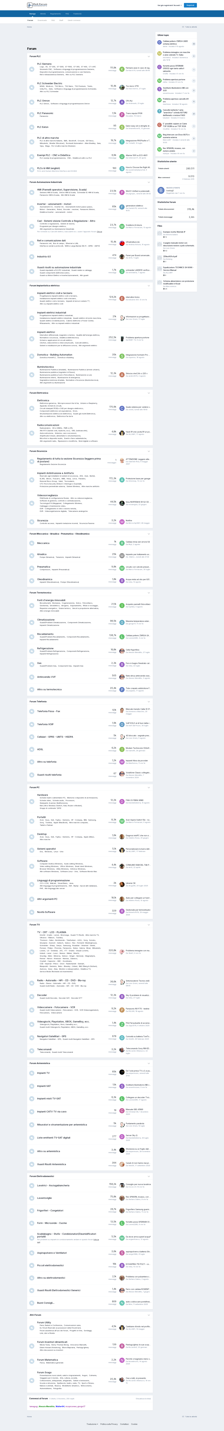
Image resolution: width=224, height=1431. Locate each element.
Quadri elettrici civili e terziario (52, 301)
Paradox (82, 479)
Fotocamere (44, 1013)
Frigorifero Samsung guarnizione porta (142, 1209)
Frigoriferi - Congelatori (50, 1210)
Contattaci (124, 1424)
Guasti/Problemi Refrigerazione (52, 651)
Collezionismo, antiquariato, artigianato (56, 1380)
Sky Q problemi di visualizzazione (140, 995)
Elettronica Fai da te (65, 416)
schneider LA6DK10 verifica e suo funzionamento (147, 270)
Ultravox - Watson (47, 938)
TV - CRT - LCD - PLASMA (51, 932)
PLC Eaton (42, 127)
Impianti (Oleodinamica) (49, 582)
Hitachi (76, 953)
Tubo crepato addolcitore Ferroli (140, 688)
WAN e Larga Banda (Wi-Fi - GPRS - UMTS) (82, 246)
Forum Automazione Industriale (46, 182)
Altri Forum (35, 1315)
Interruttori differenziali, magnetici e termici (57, 335)
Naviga (32, 14)
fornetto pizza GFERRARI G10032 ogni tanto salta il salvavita (151, 1222)
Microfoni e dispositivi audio (51, 438)
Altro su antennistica (48, 1151)
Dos (41, 852)
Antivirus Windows (77, 869)
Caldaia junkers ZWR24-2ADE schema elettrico (146, 635)
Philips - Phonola (54, 948)
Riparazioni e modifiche (67, 441)
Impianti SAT (44, 1086)
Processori (70, 800)
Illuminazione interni (48, 377)
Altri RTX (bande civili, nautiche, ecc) (55, 431)
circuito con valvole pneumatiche (140, 567)
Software (42, 861)
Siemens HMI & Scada (49, 192)
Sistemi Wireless (73, 486)
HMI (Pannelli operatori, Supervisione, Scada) (62, 189)
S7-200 (52, 67)
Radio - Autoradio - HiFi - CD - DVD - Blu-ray (61, 980)
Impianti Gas (78, 666)
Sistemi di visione (67, 224)
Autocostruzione (46, 433)
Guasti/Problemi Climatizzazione (53, 622)
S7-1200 (60, 67)
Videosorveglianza (47, 495)
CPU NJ (129, 101)
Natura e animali (46, 1386)
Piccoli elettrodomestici (50, 1265)
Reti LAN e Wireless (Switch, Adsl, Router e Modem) (61, 806)
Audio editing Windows (73, 864)
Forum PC (35, 787)
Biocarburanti (45, 603)
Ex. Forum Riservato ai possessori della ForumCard (60, 1328)
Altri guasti (84, 275)
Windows (48, 852)
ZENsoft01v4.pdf (170, 256)
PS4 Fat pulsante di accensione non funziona (145, 1023)
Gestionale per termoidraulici (138, 910)
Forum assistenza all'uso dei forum (54, 1330)
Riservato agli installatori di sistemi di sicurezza (59, 476)
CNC (69, 158)
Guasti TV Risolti (77, 935)
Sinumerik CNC (46, 69)
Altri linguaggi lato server (55, 888)
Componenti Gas (65, 666)
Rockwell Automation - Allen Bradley (80, 143)
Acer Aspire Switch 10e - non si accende (143, 820)
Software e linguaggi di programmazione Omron (70, 104)
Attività (43, 14)
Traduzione (92, 1424)
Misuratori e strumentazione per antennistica (62, 1124)
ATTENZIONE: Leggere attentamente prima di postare (149, 459)
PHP (41, 888)
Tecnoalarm (69, 481)
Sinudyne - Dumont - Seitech (51, 943)
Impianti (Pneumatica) (60, 569)
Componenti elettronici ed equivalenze (55, 411)
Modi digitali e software (88, 441)
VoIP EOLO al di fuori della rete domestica (144, 723)
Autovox (43, 969)
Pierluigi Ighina (82, 1347)
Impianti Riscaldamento (49, 639)
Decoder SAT (64, 998)
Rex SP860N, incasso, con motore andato (144, 1197)
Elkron (48, 479)
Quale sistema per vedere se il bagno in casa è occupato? (151, 407)
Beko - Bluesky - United (67, 966)
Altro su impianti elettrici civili (51, 304)
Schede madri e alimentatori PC (52, 798)
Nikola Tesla (45, 1345)
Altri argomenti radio (48, 441)
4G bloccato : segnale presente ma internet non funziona (150, 735)
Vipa (41, 146)
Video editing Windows (49, 866)
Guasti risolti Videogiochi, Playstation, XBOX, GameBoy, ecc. (64, 1027)
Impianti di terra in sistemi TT (78, 301)
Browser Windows (47, 869)
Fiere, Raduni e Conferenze (51, 1325)
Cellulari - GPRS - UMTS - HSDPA (55, 736)
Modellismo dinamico (70, 1386)
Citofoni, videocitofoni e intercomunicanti (56, 343)
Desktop (42, 834)
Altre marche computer (78, 822)
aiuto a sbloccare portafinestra (139, 1302)
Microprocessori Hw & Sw (68, 403)
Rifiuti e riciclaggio (90, 606)
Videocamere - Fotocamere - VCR (56, 1007)
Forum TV (35, 924)
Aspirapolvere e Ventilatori (52, 1252)
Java (71, 883)
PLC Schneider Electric (49, 83)
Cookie (134, 1424)
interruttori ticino (133, 297)
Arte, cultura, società (68, 1378)
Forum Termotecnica (40, 592)
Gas (39, 663)
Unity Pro (43, 89)
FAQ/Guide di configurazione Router (54, 498)
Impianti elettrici (46, 332)
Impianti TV (43, 1073)
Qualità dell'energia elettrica (87, 335)
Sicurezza (42, 520)
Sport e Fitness (88, 1383)
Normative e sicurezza (49, 338)
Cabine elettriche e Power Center (79, 321)
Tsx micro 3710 (132, 86)
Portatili (41, 817)
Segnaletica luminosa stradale (52, 380)
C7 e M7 (92, 67)
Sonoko (92, 940)
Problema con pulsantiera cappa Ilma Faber (144, 1277)
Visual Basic (63, 883)
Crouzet (81, 141)
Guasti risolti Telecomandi (62, 1052)
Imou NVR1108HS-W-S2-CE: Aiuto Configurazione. (147, 502)
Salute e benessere (81, 1380)
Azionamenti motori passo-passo (78, 207)
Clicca (99, 232)
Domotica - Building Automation (54, 354)
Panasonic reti (45, 243)
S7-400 (84, 67)
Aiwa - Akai (52, 969)
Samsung (92, 820)
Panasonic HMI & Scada (49, 195)
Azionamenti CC (46, 207)
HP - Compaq (76, 820)
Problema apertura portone (137, 337)
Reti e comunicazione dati (51, 240)
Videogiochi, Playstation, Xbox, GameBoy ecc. (58, 1024)
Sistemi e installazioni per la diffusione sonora (58, 345)
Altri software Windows (49, 871)
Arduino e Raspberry (88, 403)
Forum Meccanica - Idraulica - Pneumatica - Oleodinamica (59, 533)
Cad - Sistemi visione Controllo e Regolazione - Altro (66, 221)
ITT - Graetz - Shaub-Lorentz (76, 951)
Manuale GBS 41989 (134, 1109)
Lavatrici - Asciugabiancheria (53, 1185)
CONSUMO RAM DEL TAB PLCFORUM (142, 865)
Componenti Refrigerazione (78, 651)
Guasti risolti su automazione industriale (59, 267)
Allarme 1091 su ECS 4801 (136, 155)
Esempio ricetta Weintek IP (174, 232)
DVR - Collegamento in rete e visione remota (58, 509)
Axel (86, 476)
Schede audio (58, 800)
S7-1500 (68, 67)
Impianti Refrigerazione (49, 654)
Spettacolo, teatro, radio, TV (68, 1383)
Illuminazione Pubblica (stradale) (53, 370)
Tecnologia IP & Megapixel (50, 503)
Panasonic (44, 116)
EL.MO (42, 479)
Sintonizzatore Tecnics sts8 (137, 981)
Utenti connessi (74, 20)
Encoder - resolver (70, 209)
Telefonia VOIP (45, 724)
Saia (98, 143)
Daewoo (74, 958)
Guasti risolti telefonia (49, 774)
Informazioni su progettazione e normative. (144, 316)
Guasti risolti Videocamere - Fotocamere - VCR (59, 1010)
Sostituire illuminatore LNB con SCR (141, 1085)
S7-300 (76, 67)
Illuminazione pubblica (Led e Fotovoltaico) (57, 375)
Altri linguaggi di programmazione (53, 886)
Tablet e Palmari (46, 825)
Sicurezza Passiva (86, 523)
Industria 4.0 (44, 256)
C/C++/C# (44, 883)
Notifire (129, 520)
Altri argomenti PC (47, 899)
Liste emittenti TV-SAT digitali (53, 1137)
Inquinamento (75, 606)
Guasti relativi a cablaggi (81, 270)
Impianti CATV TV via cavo (51, 1111)
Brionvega (65, 935)
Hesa (69, 479)
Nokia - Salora (79, 948)
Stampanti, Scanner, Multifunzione (54, 803)
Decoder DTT (76, 998)
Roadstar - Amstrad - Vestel (83, 945)
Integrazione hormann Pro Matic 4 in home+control (147, 355)
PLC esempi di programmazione (53, 158)
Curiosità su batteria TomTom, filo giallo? (143, 1036)
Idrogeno (65, 606)
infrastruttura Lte (133, 242)
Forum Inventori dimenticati (52, 1342)
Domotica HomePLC (48, 357)
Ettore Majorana (68, 1347)
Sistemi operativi (46, 848)
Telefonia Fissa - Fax (48, 711)
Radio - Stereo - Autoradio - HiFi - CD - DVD (57, 983)
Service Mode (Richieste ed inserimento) (56, 971)
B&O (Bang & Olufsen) (88, 966)
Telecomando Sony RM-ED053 (139, 1048)
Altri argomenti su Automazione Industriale (57, 229)
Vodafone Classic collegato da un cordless (144, 772)
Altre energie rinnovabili (49, 611)
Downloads (42, 20)
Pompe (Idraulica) (47, 557)
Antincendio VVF (46, 677)
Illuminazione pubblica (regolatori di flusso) (57, 372)
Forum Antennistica (40, 1063)
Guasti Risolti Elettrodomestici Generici (58, 1290)
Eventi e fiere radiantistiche (75, 438)
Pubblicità (77, 14)
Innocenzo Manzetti (78, 1345)
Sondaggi (88, 1330)
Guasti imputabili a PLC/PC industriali (55, 270)
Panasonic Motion (87, 209)
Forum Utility (44, 1322)
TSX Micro (59, 86)
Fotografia (57, 1388)
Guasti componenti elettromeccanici (54, 273)
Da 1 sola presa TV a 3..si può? (139, 1071)
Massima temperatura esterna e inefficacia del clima (148, 621)
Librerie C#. (131, 883)
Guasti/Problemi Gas (48, 666)
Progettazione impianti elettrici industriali (56, 315)
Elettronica (43, 400)
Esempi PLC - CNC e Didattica (53, 155)
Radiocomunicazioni (48, 425)
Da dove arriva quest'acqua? (138, 1237)
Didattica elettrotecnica (69, 338)
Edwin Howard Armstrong (50, 1347)
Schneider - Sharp (47, 945)
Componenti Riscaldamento (78, 637)
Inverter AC (59, 207)
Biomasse (56, 603)
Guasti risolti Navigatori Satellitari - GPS (78, 1039)
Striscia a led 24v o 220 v (137, 373)
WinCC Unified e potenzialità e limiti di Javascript (146, 191)
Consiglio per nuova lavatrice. (138, 1184)
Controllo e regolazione (49, 224)
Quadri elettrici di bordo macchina (87, 318)
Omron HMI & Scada (67, 192)
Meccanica (43, 543)
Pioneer (43, 948)
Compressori (45, 569)
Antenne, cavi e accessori (65, 433)
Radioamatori (45, 428)
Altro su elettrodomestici (51, 1277)
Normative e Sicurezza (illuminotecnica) (82, 380)
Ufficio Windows (66, 866)
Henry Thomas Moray (60, 1345)
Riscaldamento (45, 634)
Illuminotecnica (45, 366)
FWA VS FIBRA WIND (135, 800)
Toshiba (48, 822)
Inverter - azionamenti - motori (54, 204)
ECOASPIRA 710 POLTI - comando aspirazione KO (147, 1264)
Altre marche (45, 839)
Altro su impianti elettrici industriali (65, 323)
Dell (52, 820)
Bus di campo (58, 243)
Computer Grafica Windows (51, 864)
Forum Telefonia (38, 701)
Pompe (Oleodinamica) (70, 582)
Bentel (92, 476)
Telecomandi (44, 1049)
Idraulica (41, 554)
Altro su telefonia (46, 761)
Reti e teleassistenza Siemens (52, 74)
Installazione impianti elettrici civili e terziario (58, 298)
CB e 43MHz (57, 428)
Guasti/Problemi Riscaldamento (52, 637)
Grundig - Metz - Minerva (50, 956)
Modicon (49, 86)
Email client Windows (83, 866)
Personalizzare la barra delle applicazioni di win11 (147, 849)
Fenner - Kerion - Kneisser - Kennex (54, 958)
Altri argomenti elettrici (88, 345)
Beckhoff (72, 141)
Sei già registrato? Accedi (169, 5)
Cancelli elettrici (81, 343)
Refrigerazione (45, 648)
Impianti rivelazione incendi (67, 523)
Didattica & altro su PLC (82, 158)
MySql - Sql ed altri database (85, 886)
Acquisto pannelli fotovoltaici (138, 604)
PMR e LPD (68, 428)
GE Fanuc (90, 141)
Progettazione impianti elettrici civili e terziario (58, 296)
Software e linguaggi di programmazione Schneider (75, 89)
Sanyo (58, 945)
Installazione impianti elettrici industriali (55, 318)
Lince (74, 479)
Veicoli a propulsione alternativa (85, 608)
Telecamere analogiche (78, 511)
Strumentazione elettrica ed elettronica (55, 414)
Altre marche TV (92, 935)
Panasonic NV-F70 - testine (137, 1009)
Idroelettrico (55, 606)
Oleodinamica (44, 579)
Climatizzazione (46, 619)
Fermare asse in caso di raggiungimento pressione (147, 68)
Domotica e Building (66, 357)
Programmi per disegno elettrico (53, 226)
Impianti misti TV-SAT (49, 1098)
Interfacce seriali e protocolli (51, 246)
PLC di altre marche (48, 138)
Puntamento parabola (135, 1123)
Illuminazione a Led (84, 375)
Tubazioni (60, 557)
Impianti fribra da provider (137, 760)
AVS (81, 476)
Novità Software (46, 912)
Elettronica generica (48, 403)
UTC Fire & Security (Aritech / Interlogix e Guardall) (60, 484)
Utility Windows (62, 869)
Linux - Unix (58, 852)
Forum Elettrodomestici (42, 1176)
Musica (58, 1386)
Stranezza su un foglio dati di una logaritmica (145, 1149)
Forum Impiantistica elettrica (45, 285)
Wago (47, 146)
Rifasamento (45, 323)
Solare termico (65, 608)
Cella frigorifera (132, 650)
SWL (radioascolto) (79, 431)
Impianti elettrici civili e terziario (54, 293)
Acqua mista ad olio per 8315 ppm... (141, 579)
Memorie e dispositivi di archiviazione (82, 798)
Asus (47, 820)
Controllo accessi (47, 523)
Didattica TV (85, 969)
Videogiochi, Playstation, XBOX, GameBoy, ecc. (63, 1021)
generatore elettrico (134, 206)
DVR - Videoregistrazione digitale (53, 511)
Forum (30, 20)
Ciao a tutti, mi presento (136, 1378)
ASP (70, 886)
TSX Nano (69, 86)
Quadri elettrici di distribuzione (52, 321)
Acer (42, 820)
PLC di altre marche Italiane (51, 141)
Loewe (42, 951)
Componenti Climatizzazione (79, 622)
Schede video (45, 800)
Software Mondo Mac (88, 871)
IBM (85, 820)
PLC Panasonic (45, 113)
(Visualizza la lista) (143, 1399)
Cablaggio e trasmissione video (52, 506)
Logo (42, 67)
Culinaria (92, 1375)
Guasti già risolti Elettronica (84, 414)
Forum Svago (44, 1372)
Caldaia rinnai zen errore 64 (138, 542)
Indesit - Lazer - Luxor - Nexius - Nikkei (56, 953)
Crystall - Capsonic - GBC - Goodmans (56, 961)
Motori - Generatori (47, 209)
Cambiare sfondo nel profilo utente (141, 1326)
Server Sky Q (131, 1135)
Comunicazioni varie (72, 1325)
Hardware (42, 795)
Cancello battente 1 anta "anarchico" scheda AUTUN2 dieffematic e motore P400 (175, 112)
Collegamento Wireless (72, 503)
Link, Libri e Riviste (47, 1333)
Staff (61, 20)
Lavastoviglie (44, 1198)
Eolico (78, 603)
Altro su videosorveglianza (81, 498)
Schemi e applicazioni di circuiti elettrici (56, 340)
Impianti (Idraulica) (72, 557)
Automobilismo (46, 1388)
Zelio (51, 89)
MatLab (53, 883)
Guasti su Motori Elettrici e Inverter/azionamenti (59, 275)
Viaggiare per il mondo (49, 1378)
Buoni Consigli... (45, 1302)
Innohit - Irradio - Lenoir (49, 935)
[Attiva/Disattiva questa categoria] (149, 56)
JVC (61, 951)
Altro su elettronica (47, 416)
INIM (63, 479)
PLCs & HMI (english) (48, 168)
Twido (89, 86)
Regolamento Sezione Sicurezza (53, 464)
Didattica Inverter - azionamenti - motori (56, 212)
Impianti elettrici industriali (51, 312)
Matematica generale (54, 1363)
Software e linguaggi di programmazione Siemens (74, 69)
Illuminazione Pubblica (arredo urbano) (83, 370)
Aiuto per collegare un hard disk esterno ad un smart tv (149, 898)
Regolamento (55, 14)
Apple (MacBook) (60, 822)
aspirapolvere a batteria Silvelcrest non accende (147, 1251)
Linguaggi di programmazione (53, 880)
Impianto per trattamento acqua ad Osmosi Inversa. (147, 554)
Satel (61, 481)
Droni (75, 411)
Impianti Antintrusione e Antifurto (55, 473)
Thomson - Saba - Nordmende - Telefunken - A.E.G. (61, 940)
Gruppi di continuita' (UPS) (50, 808)
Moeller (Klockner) (57, 143)
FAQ (53, 20)
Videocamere (56, 1013)
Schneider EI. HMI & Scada (88, 192)
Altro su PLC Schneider (49, 91)
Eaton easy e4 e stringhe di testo (140, 126)
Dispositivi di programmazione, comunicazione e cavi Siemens (65, 72)
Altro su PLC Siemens (74, 74)
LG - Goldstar (52, 951)
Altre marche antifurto (90, 486)
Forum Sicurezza (38, 451)
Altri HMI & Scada (68, 195)
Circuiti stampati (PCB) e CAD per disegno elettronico (61, 408)
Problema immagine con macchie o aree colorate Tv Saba (151, 950)
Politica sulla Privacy (109, 1424)
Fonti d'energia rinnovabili (51, 600)
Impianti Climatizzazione (49, 625)
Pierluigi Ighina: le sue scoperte (139, 1345)
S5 (47, 67)
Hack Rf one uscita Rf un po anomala (141, 432)
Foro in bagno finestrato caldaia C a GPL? (143, 663)
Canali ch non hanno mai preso (139, 1163)
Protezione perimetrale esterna (52, 486)
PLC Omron (43, 100)
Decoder (42, 995)
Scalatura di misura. (134, 225)
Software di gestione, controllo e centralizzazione (60, 501)
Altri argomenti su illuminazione (52, 383)
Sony (42, 822)
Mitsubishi (44, 143)
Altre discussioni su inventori (51, 1350)
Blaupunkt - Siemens (48, 966)
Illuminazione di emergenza (69, 377)
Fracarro (56, 479)
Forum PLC (35, 56)
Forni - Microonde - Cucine (52, 1223)
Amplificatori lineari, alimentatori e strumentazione (60, 436)
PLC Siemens (44, 64)
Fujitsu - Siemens (62, 820)
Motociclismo (86, 1386)
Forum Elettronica (39, 393)
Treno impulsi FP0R (134, 113)
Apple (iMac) (89, 837)
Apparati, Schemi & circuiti (50, 406)
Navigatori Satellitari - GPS (51, 1036)
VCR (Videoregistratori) (89, 1010)
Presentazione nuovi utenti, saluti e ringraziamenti (60, 1375)
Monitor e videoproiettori (69, 969)
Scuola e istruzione (47, 1383)
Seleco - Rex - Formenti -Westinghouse (81, 943)
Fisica (42, 1363)
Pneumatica (43, 566)
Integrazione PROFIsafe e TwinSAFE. (141, 140)
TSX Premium (80, 86)
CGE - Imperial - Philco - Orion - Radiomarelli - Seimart (62, 964)
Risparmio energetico (48, 608)
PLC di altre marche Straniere (63, 146)
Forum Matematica (47, 1359)
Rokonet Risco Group (48, 481)
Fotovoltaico (87, 603)
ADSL (40, 749)
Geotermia (44, 606)
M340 (42, 86)
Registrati (190, 5)
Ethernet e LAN (72, 243)
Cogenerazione (68, 603)
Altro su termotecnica (49, 689)
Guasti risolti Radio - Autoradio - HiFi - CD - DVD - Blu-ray (63, 986)
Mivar (88, 948)
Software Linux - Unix (69, 871)
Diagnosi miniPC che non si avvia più (141, 835)
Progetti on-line (76, 1330)
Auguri (84, 1375)
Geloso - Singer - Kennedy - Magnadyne (78, 956)
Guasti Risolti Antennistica (51, 1164)
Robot (59, 209)
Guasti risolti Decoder (48, 998)
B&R (65, 141)
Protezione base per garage (138, 478)
